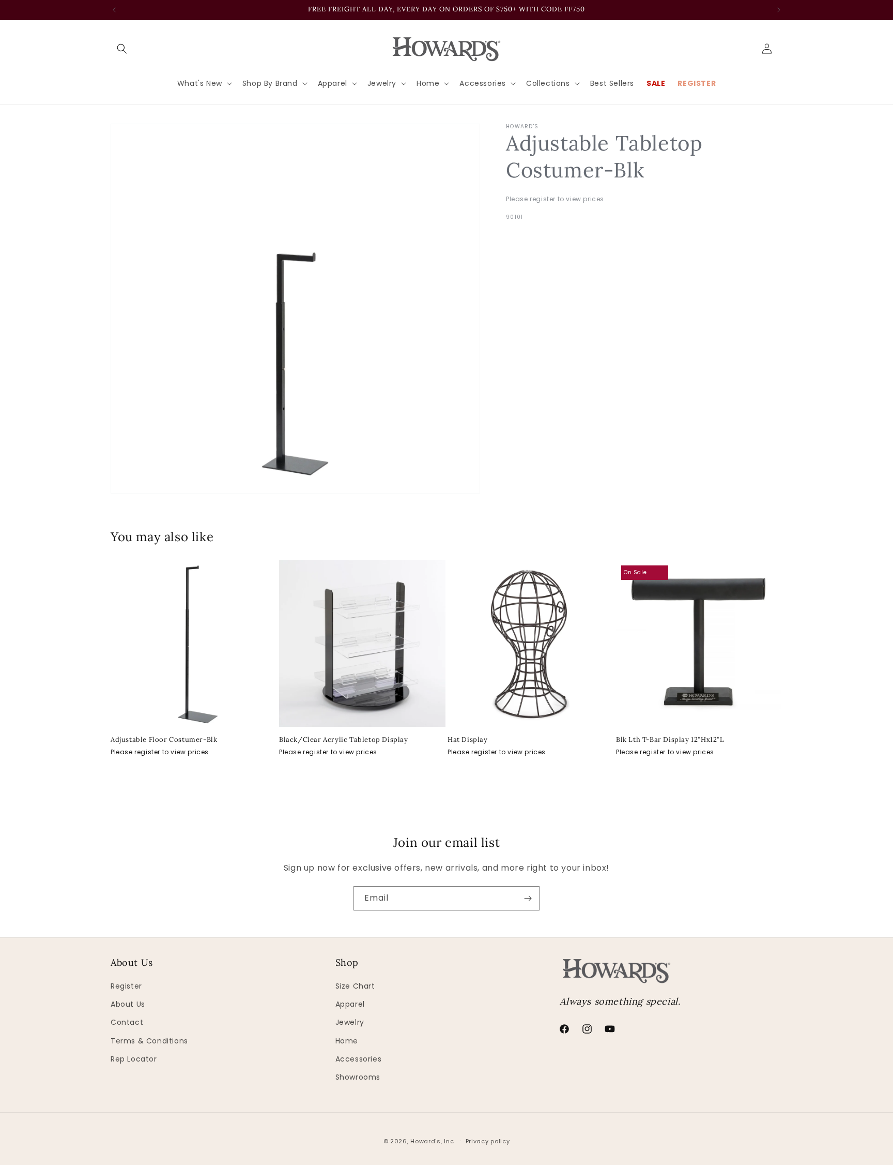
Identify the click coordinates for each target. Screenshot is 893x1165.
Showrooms (357, 1077)
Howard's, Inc (432, 1141)
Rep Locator (134, 1059)
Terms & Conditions (149, 1041)
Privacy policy (488, 1141)
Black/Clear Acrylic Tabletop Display (343, 740)
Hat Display (468, 740)
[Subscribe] (527, 898)
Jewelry (349, 1022)
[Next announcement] (778, 10)
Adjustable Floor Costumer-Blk (164, 740)
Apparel (350, 1004)
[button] (122, 48)
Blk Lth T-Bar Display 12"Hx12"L (670, 740)
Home (346, 1041)
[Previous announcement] (114, 10)
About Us (128, 1004)
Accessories (358, 1059)
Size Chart (355, 986)
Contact (127, 1022)
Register (126, 986)
